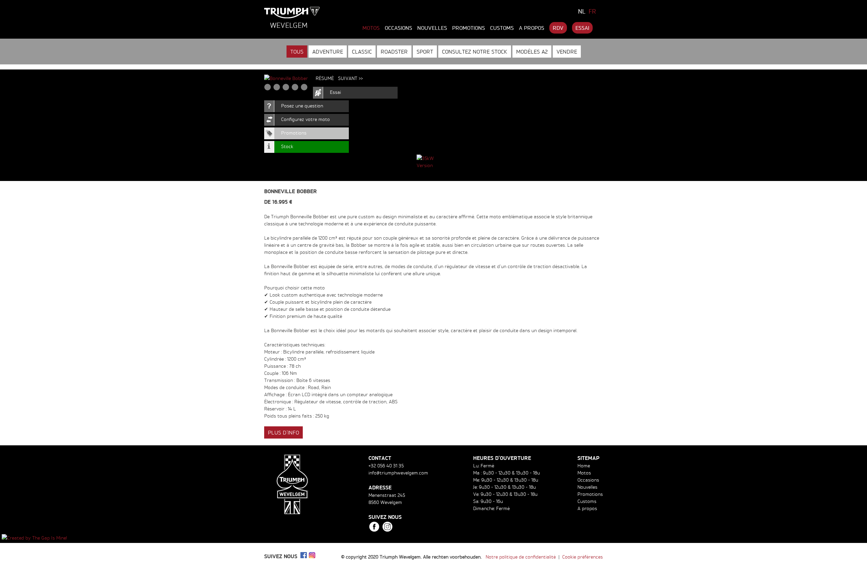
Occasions (398, 27)
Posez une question (302, 105)
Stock (287, 146)
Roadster (394, 51)
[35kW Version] (433, 162)
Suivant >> (350, 78)
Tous (296, 51)
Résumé (325, 78)
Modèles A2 (532, 51)
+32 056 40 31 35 (386, 465)
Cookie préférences (582, 557)
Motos (371, 27)
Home (583, 465)
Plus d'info (283, 432)
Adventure (327, 51)
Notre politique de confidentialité (521, 557)
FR (592, 11)
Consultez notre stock (474, 51)
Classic (362, 51)
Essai (582, 27)
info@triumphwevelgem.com (398, 472)
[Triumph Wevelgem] (292, 12)
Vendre (566, 51)
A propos (531, 27)
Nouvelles (432, 27)
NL (582, 11)
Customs (502, 27)
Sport (425, 51)
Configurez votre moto (305, 119)
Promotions (468, 27)
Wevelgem (289, 25)
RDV (558, 27)
